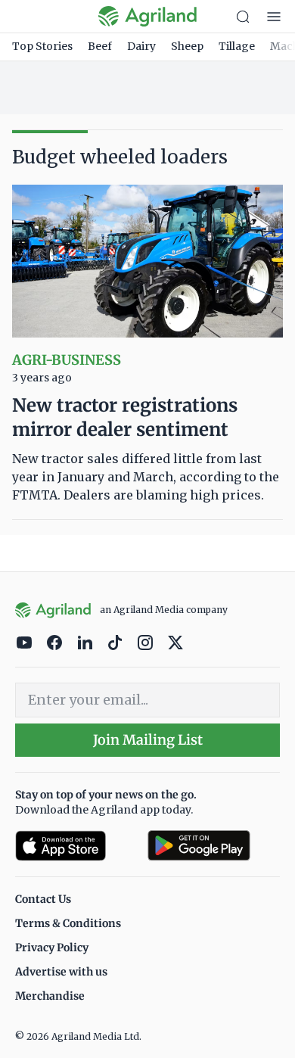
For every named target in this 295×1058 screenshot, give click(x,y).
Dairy (141, 46)
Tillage (237, 46)
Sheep (187, 46)
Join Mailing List (148, 739)
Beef (100, 46)
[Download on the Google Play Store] (214, 845)
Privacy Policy (51, 947)
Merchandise (50, 996)
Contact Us (43, 899)
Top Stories (42, 46)
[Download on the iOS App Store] (75, 845)
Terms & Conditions (68, 923)
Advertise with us (61, 972)
